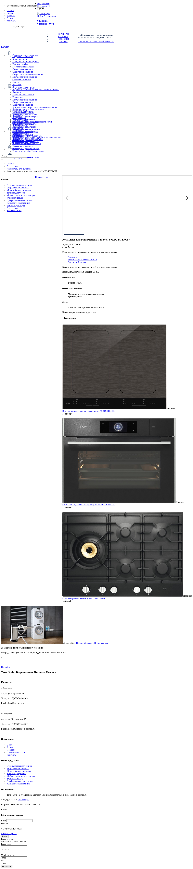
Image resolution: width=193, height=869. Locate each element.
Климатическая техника (18, 203)
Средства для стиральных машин (28, 109)
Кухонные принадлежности (25, 141)
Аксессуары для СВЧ (22, 134)
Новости (11, 15)
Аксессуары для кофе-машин (26, 129)
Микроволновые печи (23, 94)
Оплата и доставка (16, 752)
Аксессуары (12, 208)
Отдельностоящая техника (19, 185)
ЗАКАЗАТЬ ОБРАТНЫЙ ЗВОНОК (96, 41)
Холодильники (19, 59)
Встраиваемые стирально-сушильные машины (34, 107)
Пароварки (17, 97)
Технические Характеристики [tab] (82, 259)
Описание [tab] (73, 257)
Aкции (10, 18)
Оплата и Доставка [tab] (77, 262)
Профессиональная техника (20, 200)
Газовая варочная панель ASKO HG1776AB (83, 598)
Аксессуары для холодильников (27, 139)
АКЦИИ (63, 41)
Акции (10, 747)
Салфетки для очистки (23, 112)
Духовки (16, 92)
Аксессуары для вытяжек (24, 124)
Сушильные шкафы (21, 79)
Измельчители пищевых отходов (28, 151)
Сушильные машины (22, 72)
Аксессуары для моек (22, 146)
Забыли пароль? (9, 833)
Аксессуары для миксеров (25, 116)
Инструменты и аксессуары (25, 144)
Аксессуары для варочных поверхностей (32, 122)
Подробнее (6, 667)
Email (3, 820)
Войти (40, 16)
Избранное (43, 3)
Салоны (10, 13)
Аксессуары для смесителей (25, 148)
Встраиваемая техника (18, 187)
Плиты (15, 82)
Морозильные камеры (23, 66)
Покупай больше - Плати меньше (92, 643)
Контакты (11, 20)
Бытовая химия (14, 210)
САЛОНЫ (63, 36)
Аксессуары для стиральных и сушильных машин (36, 137)
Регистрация (50, 16)
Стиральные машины (22, 69)
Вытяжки (16, 84)
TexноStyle (23, 799)
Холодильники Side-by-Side (25, 61)
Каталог (5, 47)
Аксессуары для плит (22, 119)
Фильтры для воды (16, 205)
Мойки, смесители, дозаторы (21, 195)
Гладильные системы (22, 56)
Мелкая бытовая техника (19, 190)
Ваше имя (6, 844)
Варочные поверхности (23, 87)
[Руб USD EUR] (40, 8)
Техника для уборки (16, 193)
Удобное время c (9, 855)
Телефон (5, 849)
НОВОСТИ (63, 39)
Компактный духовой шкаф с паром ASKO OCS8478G (88, 504)
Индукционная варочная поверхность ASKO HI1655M (88, 411)
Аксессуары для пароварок (25, 132)
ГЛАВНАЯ (63, 34)
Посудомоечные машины (24, 77)
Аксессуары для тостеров (24, 114)
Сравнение (43, 6)
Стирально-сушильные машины (27, 74)
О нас (9, 745)
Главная (10, 10)
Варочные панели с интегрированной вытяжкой (35, 89)
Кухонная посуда (15, 198)
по (2, 860)
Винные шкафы (20, 64)
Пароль (4, 823)
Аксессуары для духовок (24, 127)
